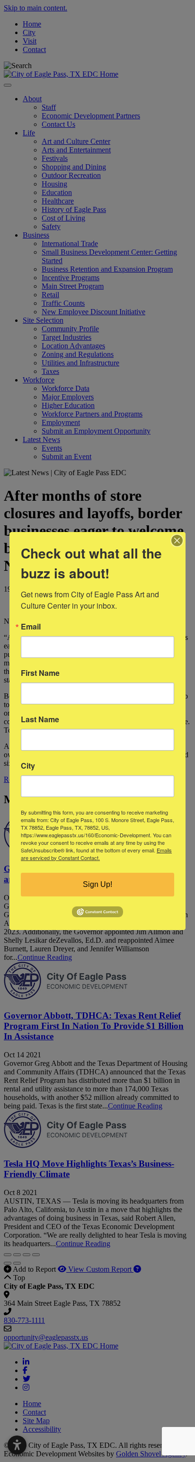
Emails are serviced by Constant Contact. (96, 853)
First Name (40, 673)
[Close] (177, 540)
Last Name (40, 719)
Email (31, 626)
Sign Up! (97, 884)
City (28, 766)
